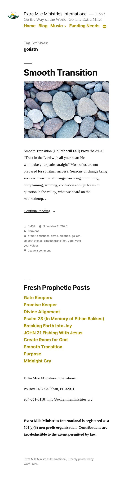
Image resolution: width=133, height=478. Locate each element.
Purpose (32, 353)
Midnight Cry (37, 360)
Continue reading (40, 211)
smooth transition (55, 240)
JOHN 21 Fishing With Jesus (53, 332)
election (65, 236)
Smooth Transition (60, 72)
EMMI (31, 226)
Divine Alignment (42, 311)
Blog (42, 25)
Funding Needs (84, 25)
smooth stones (33, 240)
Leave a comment (39, 250)
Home (30, 25)
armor (31, 236)
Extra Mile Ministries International (56, 13)
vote (71, 240)
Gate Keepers (38, 297)
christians (43, 236)
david (54, 236)
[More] (104, 26)
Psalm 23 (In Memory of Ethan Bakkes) (64, 318)
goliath (76, 236)
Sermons (33, 231)
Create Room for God (46, 339)
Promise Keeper (40, 304)
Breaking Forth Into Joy (48, 325)
